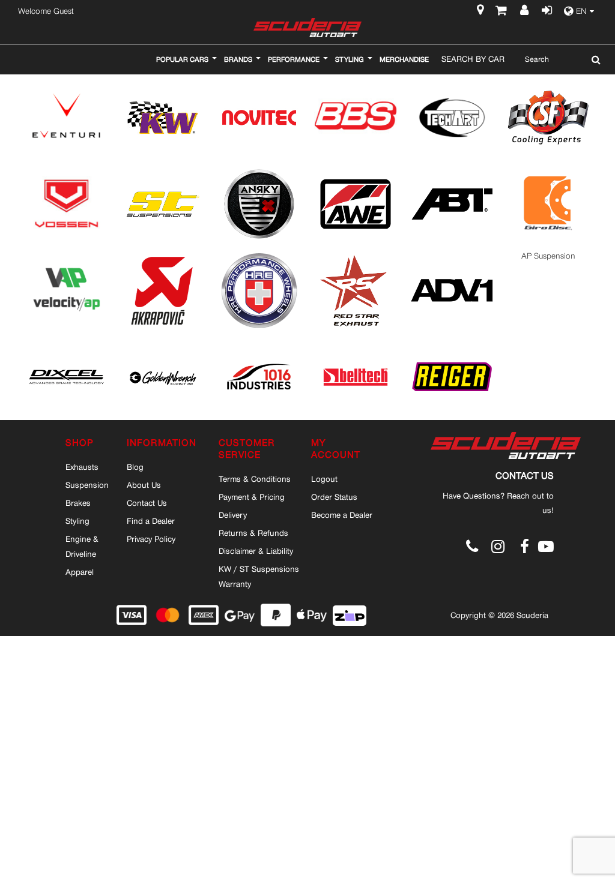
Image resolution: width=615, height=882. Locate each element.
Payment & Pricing (252, 497)
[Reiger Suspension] (451, 342)
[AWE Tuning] (355, 169)
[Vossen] (66, 169)
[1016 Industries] (258, 342)
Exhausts (81, 467)
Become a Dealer (341, 515)
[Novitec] (258, 83)
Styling (77, 521)
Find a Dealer (151, 521)
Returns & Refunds (253, 533)
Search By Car (472, 59)
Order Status (334, 497)
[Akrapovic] (162, 255)
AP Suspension (548, 255)
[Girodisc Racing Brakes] (548, 169)
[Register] (525, 11)
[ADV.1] (451, 255)
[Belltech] (355, 342)
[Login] (546, 11)
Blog (135, 467)
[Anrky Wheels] (258, 169)
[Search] (593, 59)
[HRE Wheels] (258, 255)
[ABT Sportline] (451, 169)
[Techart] (451, 83)
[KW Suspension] (162, 83)
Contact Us (147, 503)
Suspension (87, 485)
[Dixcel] (66, 342)
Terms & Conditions (255, 479)
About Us (144, 485)
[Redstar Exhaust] (355, 255)
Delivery (233, 515)
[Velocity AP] (66, 255)
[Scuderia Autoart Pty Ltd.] (307, 27)
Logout (324, 479)
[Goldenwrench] (162, 342)
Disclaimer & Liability (256, 551)
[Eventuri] (66, 83)
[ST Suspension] (162, 169)
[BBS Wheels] (355, 83)
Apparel (79, 572)
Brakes (78, 503)
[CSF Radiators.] (548, 83)
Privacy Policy (151, 539)
